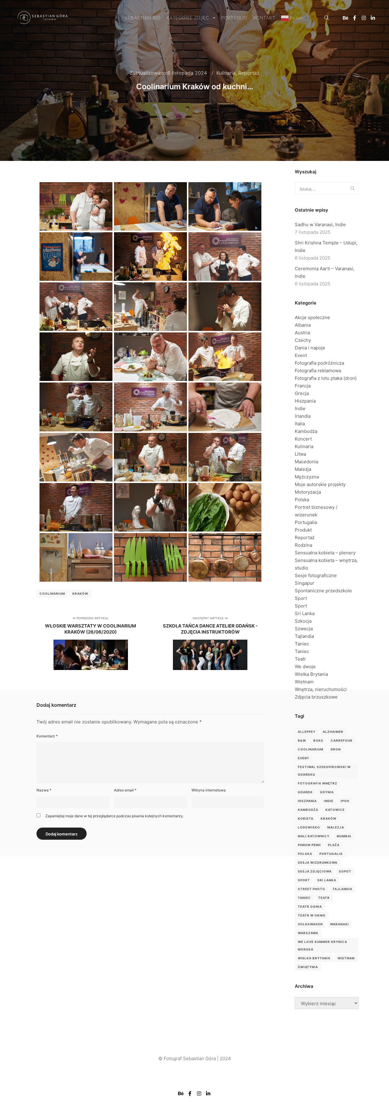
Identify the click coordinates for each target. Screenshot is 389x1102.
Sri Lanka (305, 613)
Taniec (302, 644)
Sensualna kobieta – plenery (325, 553)
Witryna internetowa (208, 790)
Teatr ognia (310, 906)
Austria (302, 332)
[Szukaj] (326, 18)
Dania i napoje (310, 348)
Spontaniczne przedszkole (323, 591)
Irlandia (303, 416)
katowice (335, 809)
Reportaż (249, 73)
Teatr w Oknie (311, 915)
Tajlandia (304, 636)
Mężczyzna (307, 477)
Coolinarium (52, 593)
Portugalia (306, 522)
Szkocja (303, 621)
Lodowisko (309, 827)
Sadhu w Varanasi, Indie (320, 224)
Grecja (302, 393)
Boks (318, 740)
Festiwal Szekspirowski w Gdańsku (324, 770)
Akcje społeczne (312, 317)
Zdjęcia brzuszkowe (316, 697)
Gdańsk (305, 792)
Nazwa (43, 790)
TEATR (324, 898)
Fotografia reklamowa (318, 370)
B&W (302, 740)
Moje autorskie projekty (320, 484)
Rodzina (303, 545)
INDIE (328, 801)
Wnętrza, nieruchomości (321, 689)
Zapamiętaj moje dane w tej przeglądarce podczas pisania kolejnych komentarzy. (114, 816)
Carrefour (342, 740)
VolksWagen (310, 924)
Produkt (303, 530)
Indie (300, 408)
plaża (333, 845)
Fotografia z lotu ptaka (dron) (325, 378)
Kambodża (306, 431)
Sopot (345, 871)
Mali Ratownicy (313, 836)
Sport (301, 598)
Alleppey (306, 731)
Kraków (80, 593)
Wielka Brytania (311, 674)
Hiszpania (305, 401)
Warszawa (308, 933)
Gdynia (327, 792)
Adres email (125, 790)
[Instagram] (364, 18)
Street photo (311, 889)
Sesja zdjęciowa (315, 871)
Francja (303, 386)
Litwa (300, 454)
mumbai (344, 836)
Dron (336, 749)
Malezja (303, 469)
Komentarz (47, 736)
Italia (300, 424)
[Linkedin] (373, 18)
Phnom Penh (309, 845)
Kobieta (305, 818)
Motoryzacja (308, 492)
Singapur (304, 583)
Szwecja (304, 628)
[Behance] (345, 18)
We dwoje (305, 666)
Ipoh (345, 801)
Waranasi (339, 924)
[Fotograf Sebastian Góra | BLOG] (42, 18)
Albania (303, 325)
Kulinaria (226, 73)
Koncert (303, 439)
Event (301, 355)
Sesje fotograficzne (316, 575)
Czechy (303, 340)
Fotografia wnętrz (317, 783)
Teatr (300, 659)
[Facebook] (355, 18)
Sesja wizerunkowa (317, 862)
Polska (302, 499)
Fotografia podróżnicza (319, 363)
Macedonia (306, 461)
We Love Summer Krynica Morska (322, 945)
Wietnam (304, 682)
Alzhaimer (333, 731)
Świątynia (308, 967)
